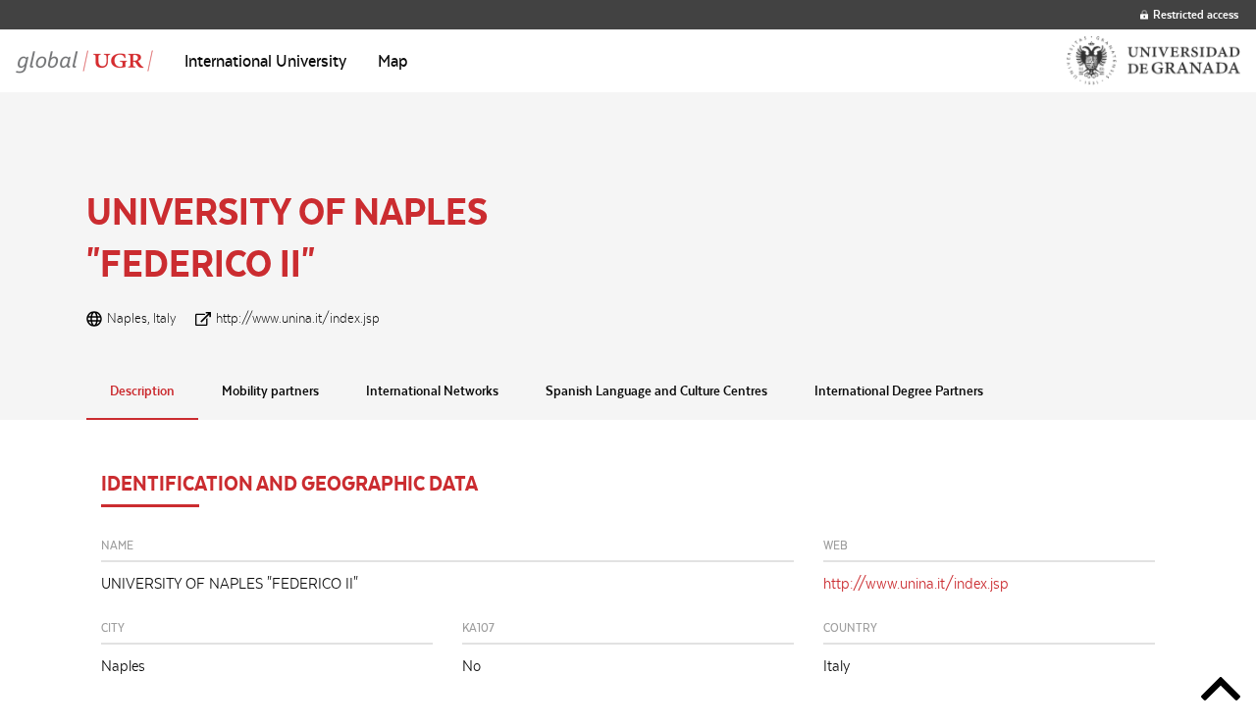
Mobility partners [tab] (270, 390)
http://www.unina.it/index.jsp (298, 318)
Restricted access (1195, 14)
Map (393, 61)
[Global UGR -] (84, 61)
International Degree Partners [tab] (898, 390)
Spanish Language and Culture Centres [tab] (656, 390)
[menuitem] (265, 60)
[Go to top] (1220, 692)
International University (265, 61)
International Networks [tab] (432, 390)
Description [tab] (142, 390)
